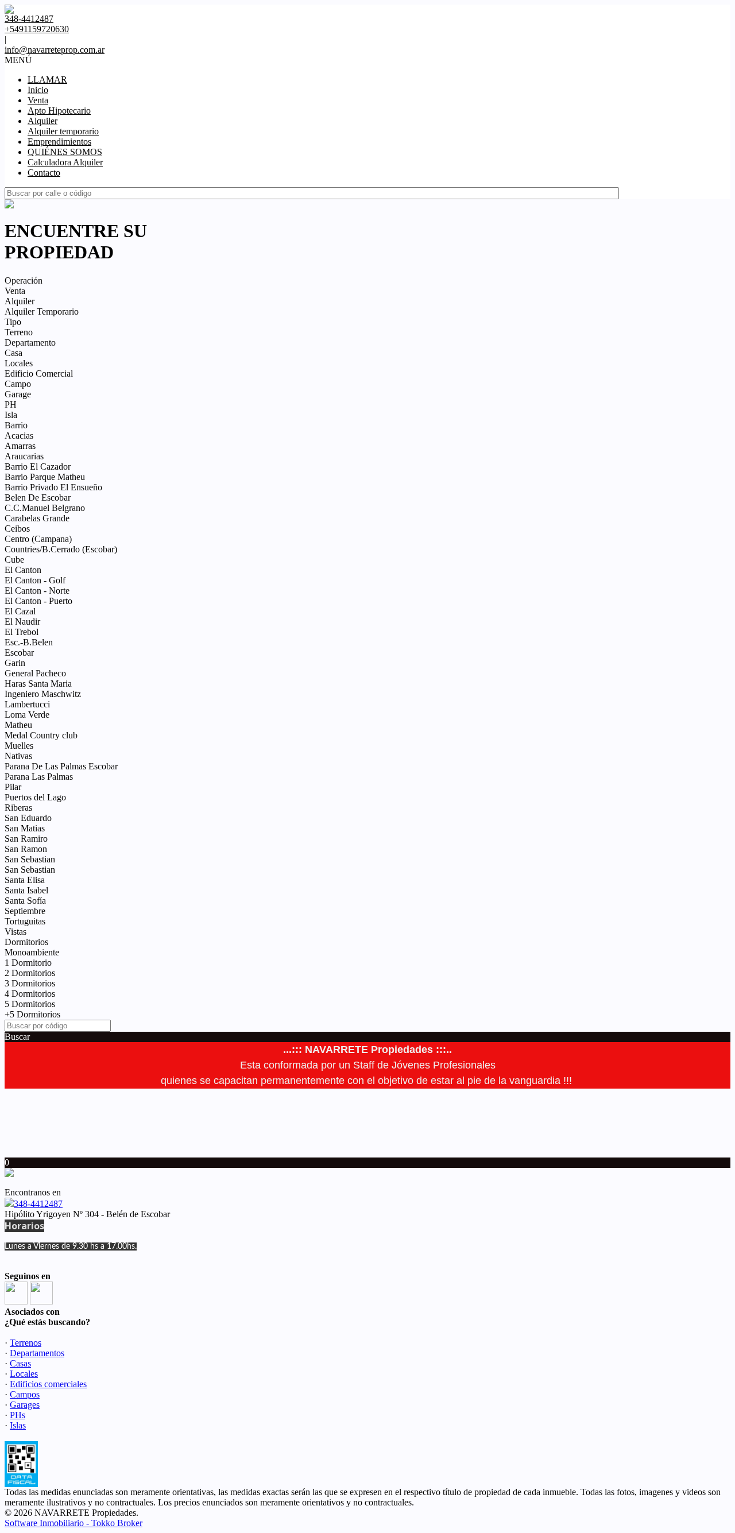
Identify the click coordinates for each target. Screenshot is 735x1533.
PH (11, 404)
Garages (25, 1405)
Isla (11, 415)
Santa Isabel (26, 890)
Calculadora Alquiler (65, 162)
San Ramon (26, 849)
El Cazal (20, 611)
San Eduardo (28, 818)
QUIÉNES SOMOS (65, 152)
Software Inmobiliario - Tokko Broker (73, 1523)
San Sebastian (30, 859)
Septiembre (25, 911)
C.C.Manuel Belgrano (45, 508)
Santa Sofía (25, 900)
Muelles (19, 745)
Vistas (15, 931)
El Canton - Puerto (38, 601)
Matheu (18, 725)
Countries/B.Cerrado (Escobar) (61, 549)
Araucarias (24, 456)
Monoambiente (32, 952)
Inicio (38, 90)
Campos (25, 1394)
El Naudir (22, 621)
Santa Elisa (25, 880)
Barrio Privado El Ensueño (53, 487)
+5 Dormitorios (32, 1014)
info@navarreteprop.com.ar (55, 50)
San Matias (25, 828)
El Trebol (21, 632)
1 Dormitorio (28, 962)
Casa (13, 353)
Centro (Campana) (38, 539)
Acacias (19, 435)
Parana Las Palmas (39, 776)
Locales (19, 363)
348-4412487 (38, 1204)
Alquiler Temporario (42, 311)
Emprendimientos (59, 141)
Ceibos (17, 528)
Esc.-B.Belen (29, 642)
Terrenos (25, 1343)
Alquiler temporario (63, 131)
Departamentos (37, 1353)
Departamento (30, 342)
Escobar (19, 652)
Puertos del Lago (35, 797)
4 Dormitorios (30, 993)
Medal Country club (41, 735)
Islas (18, 1425)
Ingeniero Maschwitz (43, 694)
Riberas (18, 807)
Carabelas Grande (37, 518)
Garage (18, 394)
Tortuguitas (25, 921)
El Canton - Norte (37, 590)
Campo (18, 384)
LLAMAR (47, 79)
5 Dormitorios (30, 1004)
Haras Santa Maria (38, 683)
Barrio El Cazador (38, 466)
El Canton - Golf (35, 580)
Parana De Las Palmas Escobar (61, 766)
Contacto (44, 172)
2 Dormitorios (30, 973)
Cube (14, 559)
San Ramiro (26, 838)
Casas (20, 1363)
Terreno (19, 332)
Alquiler (42, 121)
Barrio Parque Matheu (45, 477)
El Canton (23, 570)
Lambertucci (27, 704)
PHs (17, 1415)
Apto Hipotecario (59, 110)
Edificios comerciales (48, 1384)
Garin (15, 663)
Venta (38, 100)
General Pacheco (35, 673)
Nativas (18, 756)
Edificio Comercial (39, 373)
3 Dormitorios (30, 983)
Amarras (20, 446)
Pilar (13, 787)
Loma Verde (27, 714)
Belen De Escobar (38, 497)
